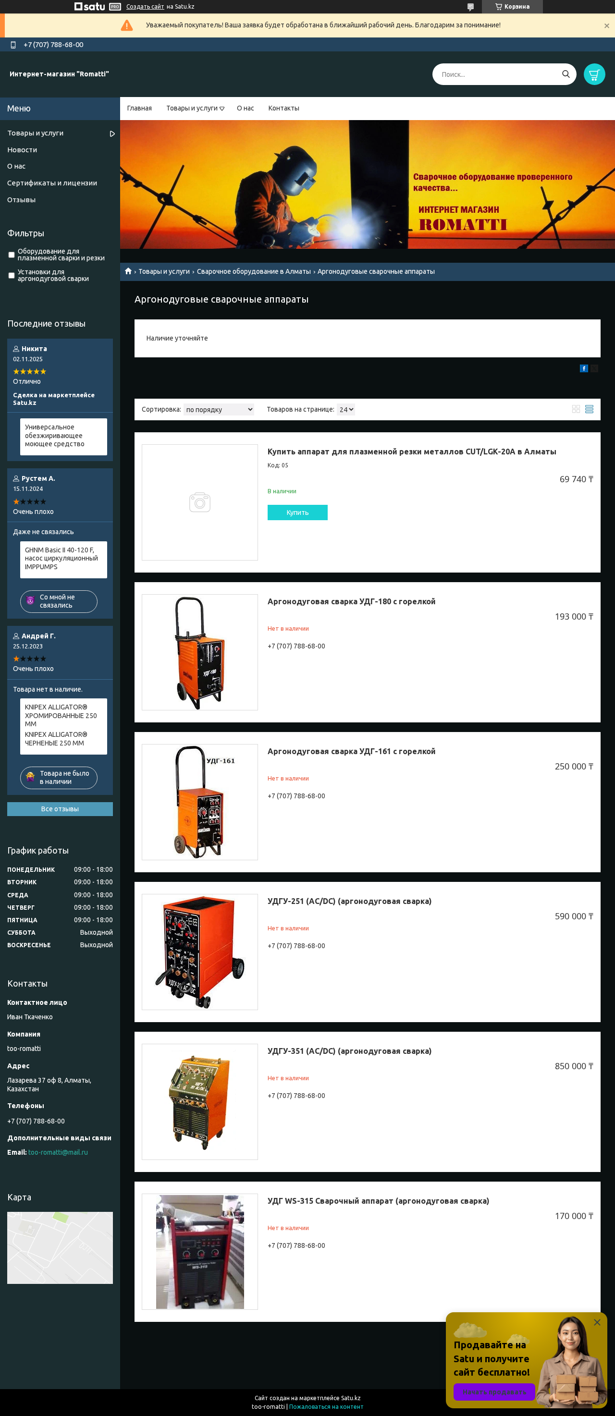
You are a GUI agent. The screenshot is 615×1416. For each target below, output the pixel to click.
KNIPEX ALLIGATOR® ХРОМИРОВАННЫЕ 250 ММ (61, 715)
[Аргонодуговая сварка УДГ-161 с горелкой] (200, 802)
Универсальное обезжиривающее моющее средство (55, 435)
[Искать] (566, 74)
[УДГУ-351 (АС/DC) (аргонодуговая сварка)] (200, 1102)
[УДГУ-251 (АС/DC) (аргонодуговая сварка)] (200, 952)
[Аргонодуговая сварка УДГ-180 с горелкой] (200, 652)
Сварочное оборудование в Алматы (254, 271)
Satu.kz (351, 1398)
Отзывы (21, 199)
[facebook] (584, 370)
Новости (22, 150)
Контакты (284, 108)
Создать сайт (145, 6)
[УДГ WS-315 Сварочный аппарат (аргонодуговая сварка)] (200, 1252)
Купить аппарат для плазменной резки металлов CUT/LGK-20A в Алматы (412, 451)
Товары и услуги (192, 108)
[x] (594, 370)
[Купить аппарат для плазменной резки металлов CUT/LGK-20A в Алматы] (200, 502)
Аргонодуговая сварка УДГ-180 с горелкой (352, 601)
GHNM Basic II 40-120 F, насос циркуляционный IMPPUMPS (61, 558)
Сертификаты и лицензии (52, 183)
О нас (245, 108)
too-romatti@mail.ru (58, 1152)
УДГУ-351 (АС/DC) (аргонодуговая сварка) (350, 1051)
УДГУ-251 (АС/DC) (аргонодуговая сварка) (350, 901)
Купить (298, 512)
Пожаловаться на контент (326, 1407)
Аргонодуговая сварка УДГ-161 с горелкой (352, 751)
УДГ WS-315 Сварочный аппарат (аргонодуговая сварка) (379, 1200)
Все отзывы (60, 809)
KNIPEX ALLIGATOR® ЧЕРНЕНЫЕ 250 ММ (56, 739)
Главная (139, 108)
